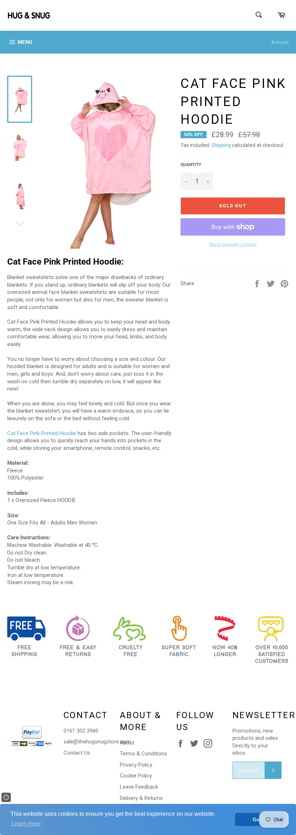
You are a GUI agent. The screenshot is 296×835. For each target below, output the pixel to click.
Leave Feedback (139, 787)
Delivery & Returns (141, 798)
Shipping (221, 145)
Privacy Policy (136, 765)
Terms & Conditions (143, 753)
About (127, 742)
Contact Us (77, 753)
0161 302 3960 (81, 731)
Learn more (26, 824)
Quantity (190, 164)
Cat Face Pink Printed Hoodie (41, 433)
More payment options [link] (233, 244)
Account (280, 42)
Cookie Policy (136, 775)
